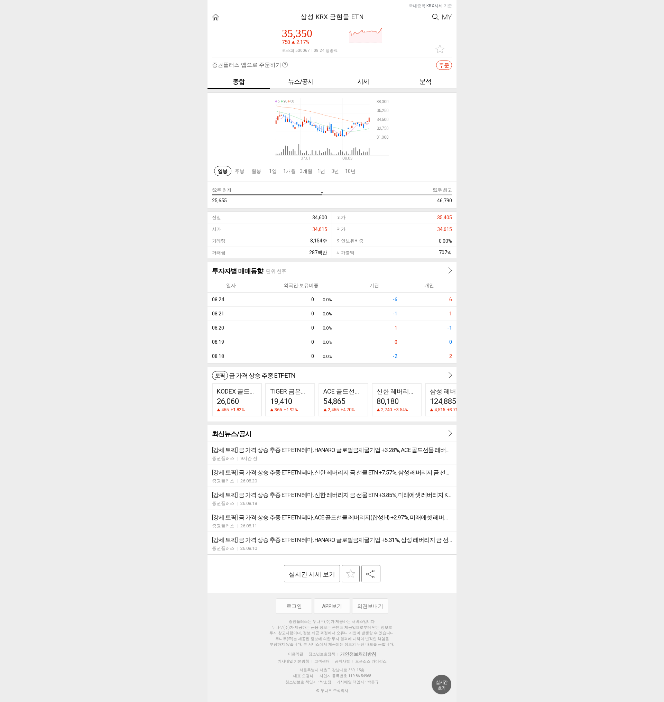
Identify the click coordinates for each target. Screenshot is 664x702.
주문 (444, 65)
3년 (335, 171)
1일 (273, 171)
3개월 (306, 171)
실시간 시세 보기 (312, 574)
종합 (239, 81)
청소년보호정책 (321, 654)
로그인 (294, 606)
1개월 (289, 171)
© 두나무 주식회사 (332, 691)
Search (435, 17)
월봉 (256, 171)
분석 (425, 81)
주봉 (240, 171)
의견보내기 (370, 606)
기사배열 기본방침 (293, 661)
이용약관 (295, 654)
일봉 (223, 171)
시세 (363, 81)
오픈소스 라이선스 (371, 661)
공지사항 (342, 661)
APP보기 (332, 606)
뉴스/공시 (301, 81)
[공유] (370, 573)
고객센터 (322, 661)
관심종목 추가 (439, 49)
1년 (321, 171)
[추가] (351, 573)
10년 (350, 171)
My (447, 17)
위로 (441, 684)
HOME (215, 17)
